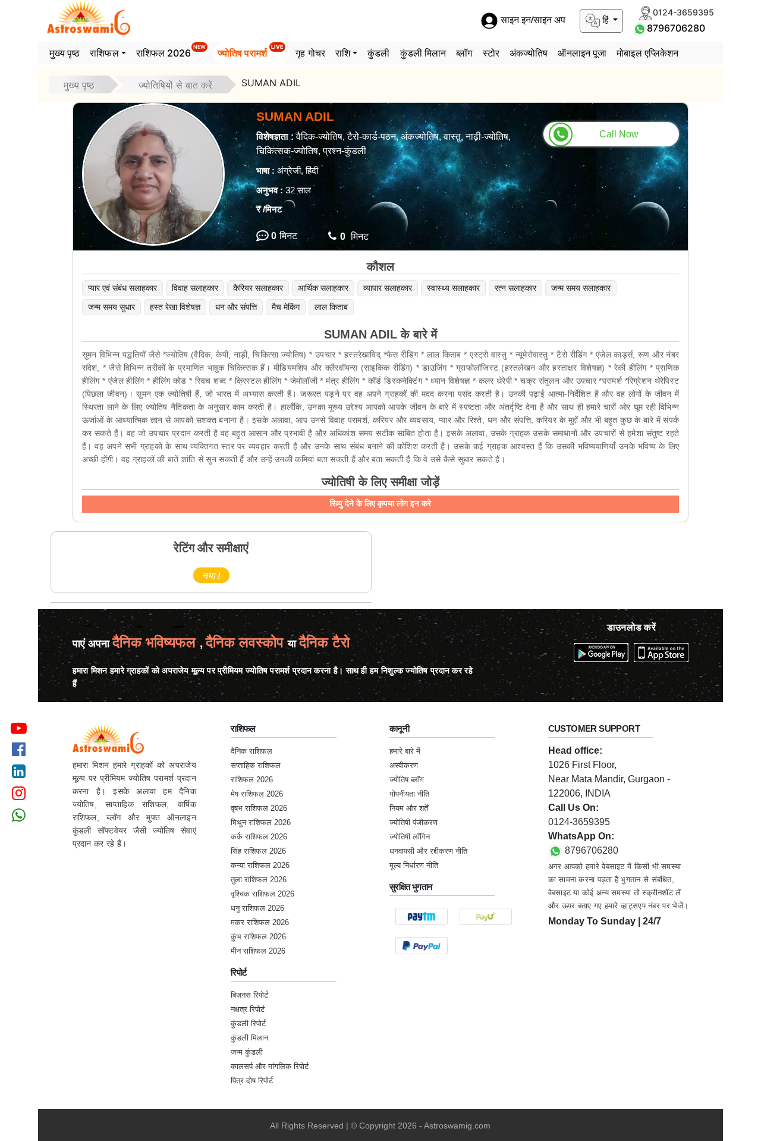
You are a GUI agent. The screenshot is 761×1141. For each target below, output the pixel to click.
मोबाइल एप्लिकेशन (647, 53)
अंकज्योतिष (529, 53)
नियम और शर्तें (408, 808)
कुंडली (378, 53)
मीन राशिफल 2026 (258, 950)
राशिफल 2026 (171, 51)
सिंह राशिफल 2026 (258, 851)
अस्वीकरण (403, 765)
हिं (605, 20)
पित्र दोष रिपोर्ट (252, 1080)
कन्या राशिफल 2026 (260, 865)
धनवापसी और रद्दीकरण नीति (428, 851)
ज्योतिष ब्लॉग (406, 779)
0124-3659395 (579, 822)
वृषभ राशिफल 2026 (259, 808)
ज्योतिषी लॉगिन (409, 836)
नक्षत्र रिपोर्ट (248, 1009)
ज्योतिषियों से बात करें (175, 85)
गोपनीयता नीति (409, 793)
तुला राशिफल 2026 (259, 879)
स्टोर (491, 53)
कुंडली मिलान (423, 53)
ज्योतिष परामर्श (251, 51)
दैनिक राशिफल (251, 751)
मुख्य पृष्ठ (64, 53)
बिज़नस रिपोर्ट (249, 994)
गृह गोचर (310, 53)
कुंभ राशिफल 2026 (258, 936)
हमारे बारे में (404, 751)
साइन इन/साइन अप (531, 20)
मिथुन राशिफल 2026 (261, 822)
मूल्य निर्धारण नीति (413, 865)
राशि (342, 53)
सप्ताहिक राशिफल (256, 765)
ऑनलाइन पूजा (582, 53)
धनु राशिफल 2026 (257, 908)
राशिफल (104, 53)
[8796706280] (640, 28)
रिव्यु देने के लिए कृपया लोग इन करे (380, 503)
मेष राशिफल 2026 (257, 793)
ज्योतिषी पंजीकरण (413, 822)
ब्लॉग (464, 53)
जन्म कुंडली (247, 1052)
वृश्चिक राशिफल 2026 (262, 893)
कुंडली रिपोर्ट (248, 1023)
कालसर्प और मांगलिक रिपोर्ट (270, 1066)
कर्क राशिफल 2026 (259, 836)
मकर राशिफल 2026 (260, 922)
